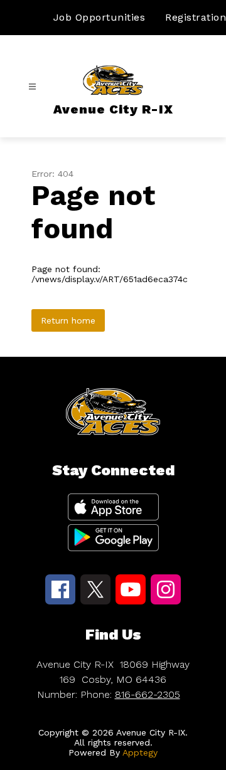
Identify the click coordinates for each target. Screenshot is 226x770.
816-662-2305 (147, 694)
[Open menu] (32, 87)
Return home (68, 320)
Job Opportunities (99, 17)
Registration (195, 17)
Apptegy (140, 752)
